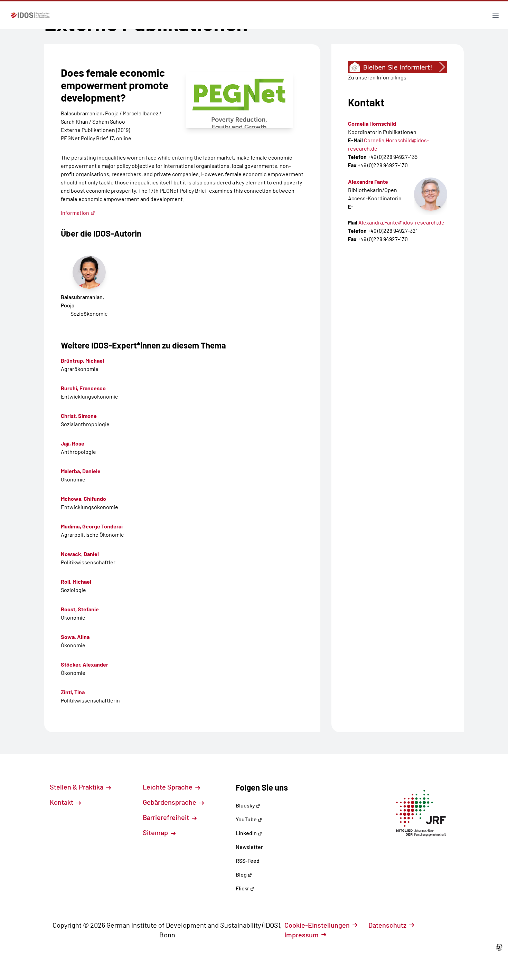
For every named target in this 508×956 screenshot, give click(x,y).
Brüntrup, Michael (82, 360)
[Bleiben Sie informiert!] (397, 67)
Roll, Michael (76, 581)
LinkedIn (247, 833)
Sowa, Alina (75, 636)
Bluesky (246, 805)
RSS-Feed (248, 860)
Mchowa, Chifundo (83, 498)
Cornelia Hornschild (372, 123)
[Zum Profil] (430, 194)
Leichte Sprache (168, 787)
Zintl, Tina (73, 692)
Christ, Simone (79, 415)
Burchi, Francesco (83, 388)
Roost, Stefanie (80, 609)
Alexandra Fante (368, 181)
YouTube (247, 819)
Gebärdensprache (170, 802)
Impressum (301, 934)
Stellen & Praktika (77, 787)
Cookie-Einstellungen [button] (317, 925)
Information (75, 212)
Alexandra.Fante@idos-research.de (401, 222)
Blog (242, 874)
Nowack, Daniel (80, 554)
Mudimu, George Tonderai (92, 526)
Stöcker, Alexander (84, 664)
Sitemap (156, 832)
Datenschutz (387, 925)
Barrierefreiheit (166, 817)
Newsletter (249, 846)
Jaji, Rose (72, 443)
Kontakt (62, 802)
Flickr (243, 888)
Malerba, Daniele (81, 471)
